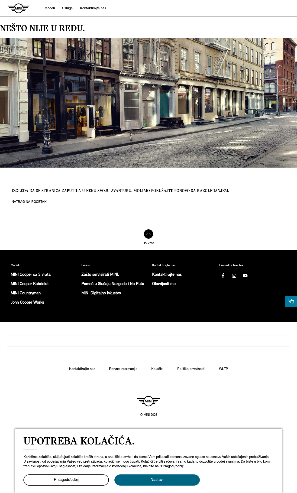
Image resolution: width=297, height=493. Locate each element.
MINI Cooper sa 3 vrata (31, 275)
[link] (93, 8)
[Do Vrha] (148, 234)
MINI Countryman (26, 293)
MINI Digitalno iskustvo (101, 293)
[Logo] (148, 401)
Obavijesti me (164, 284)
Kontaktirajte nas (167, 275)
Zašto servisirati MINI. (100, 275)
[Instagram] (234, 275)
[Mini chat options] (291, 301)
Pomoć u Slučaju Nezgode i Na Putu (112, 284)
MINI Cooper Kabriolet (30, 284)
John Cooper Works (27, 303)
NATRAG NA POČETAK (29, 202)
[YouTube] (245, 275)
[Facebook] (223, 275)
